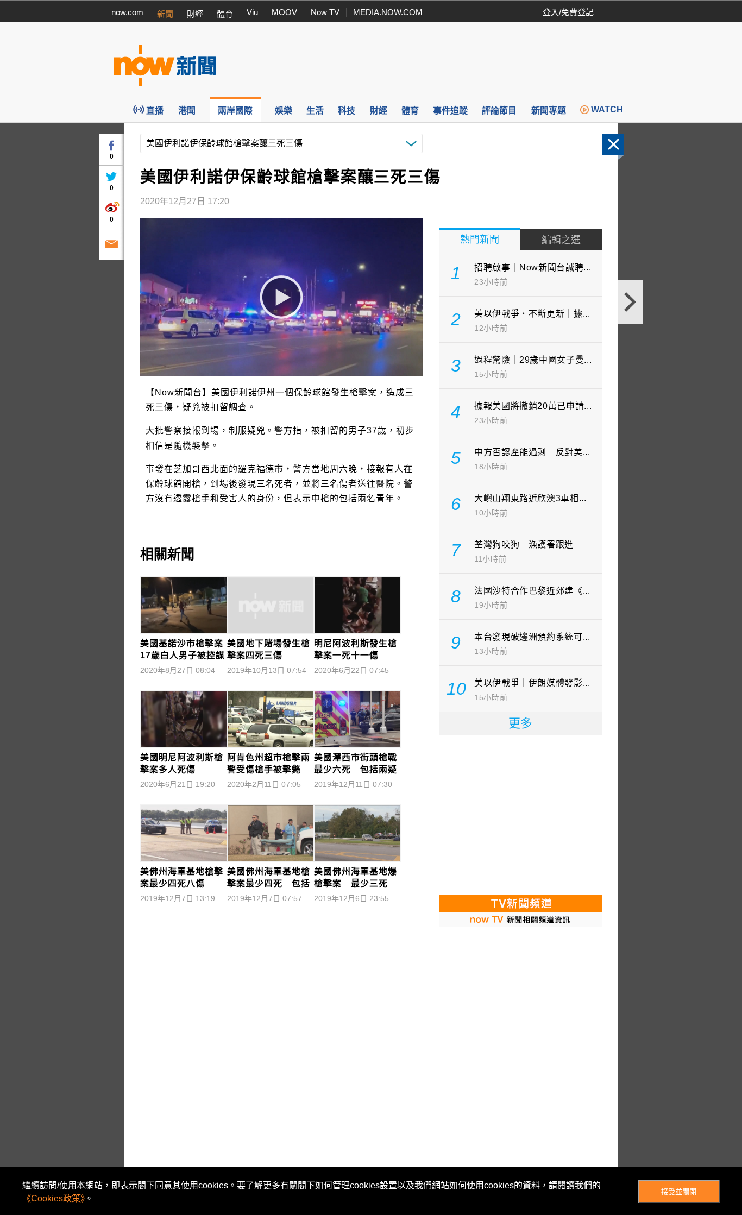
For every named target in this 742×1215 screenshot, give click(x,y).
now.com (127, 12)
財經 (195, 13)
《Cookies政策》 (53, 1198)
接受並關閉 (678, 1192)
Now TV (325, 12)
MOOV (284, 12)
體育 (225, 13)
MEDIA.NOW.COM (388, 12)
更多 (520, 723)
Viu (252, 12)
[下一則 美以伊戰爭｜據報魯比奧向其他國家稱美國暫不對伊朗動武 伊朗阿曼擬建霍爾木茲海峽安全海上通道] (630, 302)
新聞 (165, 13)
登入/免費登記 (568, 12)
